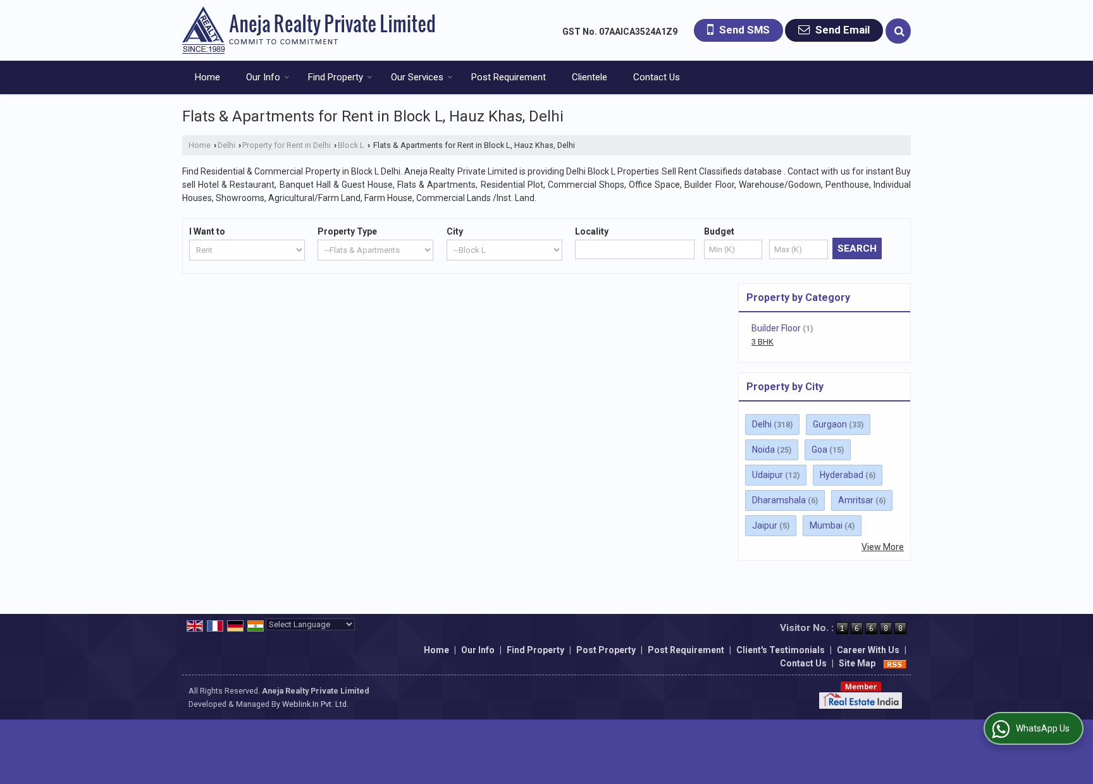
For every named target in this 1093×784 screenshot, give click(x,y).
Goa (819, 449)
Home (207, 77)
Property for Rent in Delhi (286, 145)
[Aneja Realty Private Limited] (308, 30)
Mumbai (826, 525)
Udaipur (767, 475)
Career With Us (868, 650)
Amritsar (856, 500)
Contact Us (656, 77)
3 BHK (762, 341)
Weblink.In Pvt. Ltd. (315, 704)
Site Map (857, 663)
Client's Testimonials (780, 650)
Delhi (226, 145)
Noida (763, 449)
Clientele (589, 77)
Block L (351, 145)
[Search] (898, 31)
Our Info (263, 77)
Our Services (417, 77)
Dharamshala (779, 500)
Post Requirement (508, 77)
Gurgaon (830, 424)
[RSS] (895, 663)
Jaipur (764, 525)
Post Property (606, 650)
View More (882, 547)
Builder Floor (776, 328)
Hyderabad (841, 475)
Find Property (335, 77)
